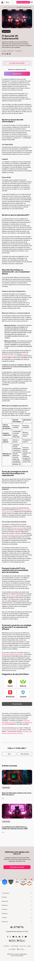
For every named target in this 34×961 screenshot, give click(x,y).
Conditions (6, 946)
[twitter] (5, 53)
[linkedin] (7, 53)
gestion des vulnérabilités (19, 528)
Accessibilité (12, 949)
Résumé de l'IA (17, 73)
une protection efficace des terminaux (13, 535)
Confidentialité (15, 946)
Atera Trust (23, 946)
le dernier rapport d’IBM (12, 595)
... (2, 7)
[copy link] (10, 54)
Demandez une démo (23, 2)
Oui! (9, 754)
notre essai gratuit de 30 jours (10, 729)
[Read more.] (17, 777)
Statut (29, 946)
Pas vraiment (25, 754)
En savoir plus (17, 704)
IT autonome (5, 893)
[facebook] (2, 53)
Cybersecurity (10, 7)
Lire (3, 798)
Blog (5, 7)
